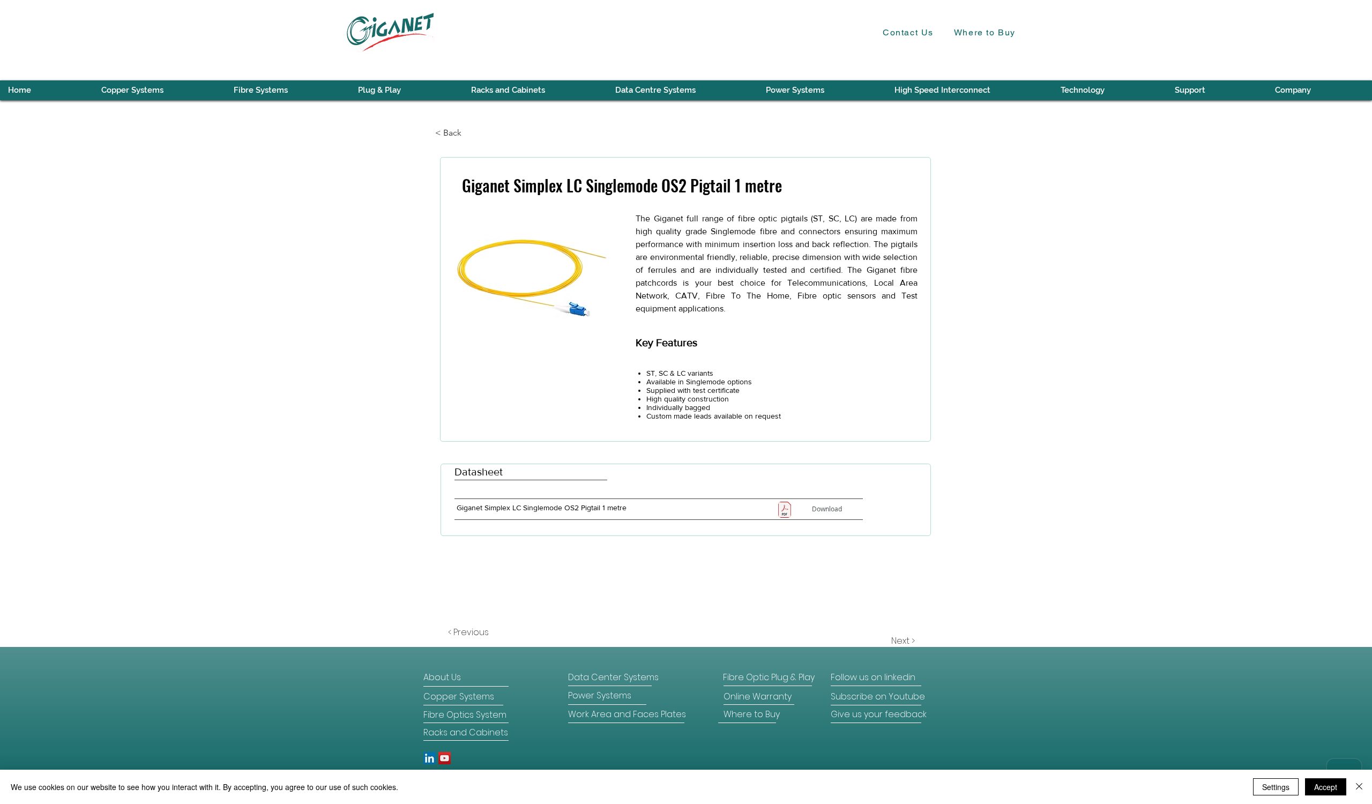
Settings (1275, 786)
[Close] (1359, 786)
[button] (1109, 90)
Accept (1325, 786)
